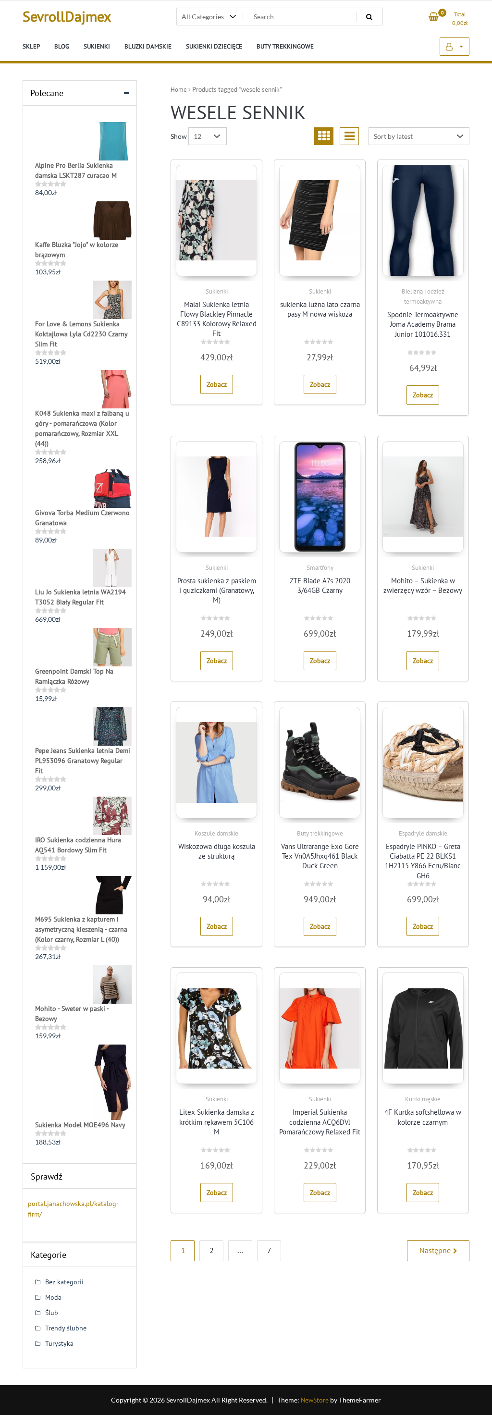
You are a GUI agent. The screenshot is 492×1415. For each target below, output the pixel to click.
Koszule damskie (216, 833)
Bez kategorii (64, 1282)
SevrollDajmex (67, 16)
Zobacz (217, 384)
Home (179, 90)
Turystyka (59, 1343)
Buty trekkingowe (320, 833)
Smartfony (320, 568)
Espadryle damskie (423, 833)
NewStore (315, 1400)
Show (179, 136)
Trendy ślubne (65, 1328)
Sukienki (217, 291)
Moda (53, 1297)
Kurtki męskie (423, 1099)
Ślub (51, 1312)
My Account (454, 46)
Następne (435, 1250)
